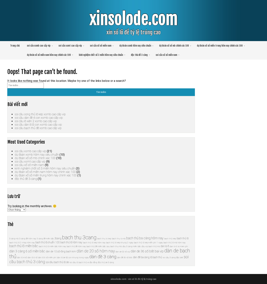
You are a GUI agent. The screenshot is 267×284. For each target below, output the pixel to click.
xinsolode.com (134, 19)
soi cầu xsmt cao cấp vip (70, 45)
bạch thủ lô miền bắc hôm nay (52, 246)
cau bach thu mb (114, 246)
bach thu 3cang (79, 237)
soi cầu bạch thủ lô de (57, 262)
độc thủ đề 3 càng (139, 54)
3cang (58, 238)
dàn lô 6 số (32, 257)
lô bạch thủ (156, 257)
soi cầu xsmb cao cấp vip (38, 45)
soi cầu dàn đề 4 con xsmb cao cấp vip (39, 117)
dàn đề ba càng (141, 257)
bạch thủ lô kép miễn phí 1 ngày (148, 242)
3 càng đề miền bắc (45, 238)
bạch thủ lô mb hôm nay (174, 242)
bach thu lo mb (119, 238)
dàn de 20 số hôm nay (96, 251)
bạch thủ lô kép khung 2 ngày (119, 242)
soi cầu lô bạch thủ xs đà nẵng (83, 262)
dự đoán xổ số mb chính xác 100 (174, 45)
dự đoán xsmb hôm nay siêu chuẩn (135, 45)
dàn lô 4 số (22, 257)
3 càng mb (14, 238)
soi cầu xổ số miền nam (100, 45)
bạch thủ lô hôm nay (71, 242)
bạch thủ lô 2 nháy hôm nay (22, 242)
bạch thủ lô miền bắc (23, 246)
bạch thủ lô (183, 238)
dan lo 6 (165, 246)
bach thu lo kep (104, 238)
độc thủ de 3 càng (106, 262)
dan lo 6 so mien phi (179, 246)
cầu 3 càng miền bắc (131, 246)
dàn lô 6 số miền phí (47, 257)
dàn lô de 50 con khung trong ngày (73, 257)
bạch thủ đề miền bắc (96, 246)
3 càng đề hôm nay (27, 238)
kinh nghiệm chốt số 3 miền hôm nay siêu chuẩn (101, 54)
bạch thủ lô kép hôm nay (94, 242)
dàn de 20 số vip (123, 252)
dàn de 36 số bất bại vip (147, 251)
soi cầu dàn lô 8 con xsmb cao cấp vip (38, 124)
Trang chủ (15, 45)
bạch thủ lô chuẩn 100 (47, 242)
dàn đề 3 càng (102, 256)
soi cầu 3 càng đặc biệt (173, 257)
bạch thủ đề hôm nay (76, 246)
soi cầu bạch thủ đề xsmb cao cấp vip (38, 128)
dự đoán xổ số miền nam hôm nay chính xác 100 (49, 54)
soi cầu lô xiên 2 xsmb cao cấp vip (36, 121)
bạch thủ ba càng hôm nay (144, 238)
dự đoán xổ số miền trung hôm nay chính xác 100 (220, 45)
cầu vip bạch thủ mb (150, 246)
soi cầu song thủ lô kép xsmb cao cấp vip (40, 114)
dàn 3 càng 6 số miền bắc (27, 251)
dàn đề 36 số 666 (124, 257)
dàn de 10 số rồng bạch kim (61, 251)
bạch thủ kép (170, 238)
